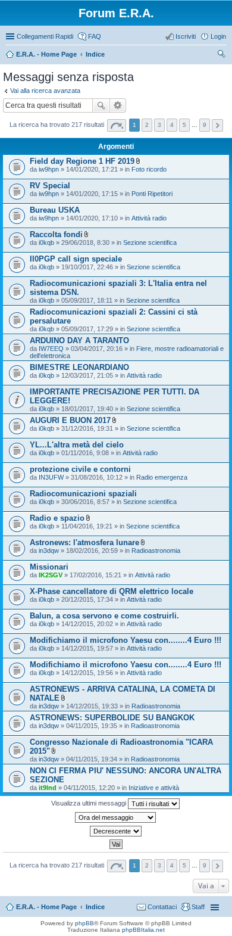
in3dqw (49, 550)
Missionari (49, 566)
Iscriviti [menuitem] (185, 36)
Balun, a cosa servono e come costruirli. (104, 615)
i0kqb (46, 242)
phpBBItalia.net (143, 929)
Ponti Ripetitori (152, 193)
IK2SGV (50, 575)
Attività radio (149, 218)
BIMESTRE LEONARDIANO (79, 367)
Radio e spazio (57, 518)
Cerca (101, 105)
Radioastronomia (155, 550)
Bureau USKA (55, 210)
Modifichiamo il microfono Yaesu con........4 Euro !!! (125, 640)
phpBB (84, 923)
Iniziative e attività (153, 787)
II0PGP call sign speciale (76, 258)
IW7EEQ (51, 348)
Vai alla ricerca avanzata (45, 90)
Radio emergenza (161, 477)
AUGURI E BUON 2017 (70, 420)
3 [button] (159, 125)
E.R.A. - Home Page (46, 906)
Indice (95, 906)
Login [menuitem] (218, 36)
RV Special (50, 185)
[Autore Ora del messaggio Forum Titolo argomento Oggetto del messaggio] (116, 817)
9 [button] (204, 125)
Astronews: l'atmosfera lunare (84, 542)
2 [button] (147, 125)
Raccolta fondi (56, 234)
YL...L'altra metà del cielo (77, 444)
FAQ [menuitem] (94, 36)
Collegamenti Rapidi (45, 36)
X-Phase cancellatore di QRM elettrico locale (111, 591)
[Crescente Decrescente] (116, 831)
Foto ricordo (149, 169)
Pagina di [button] (116, 125)
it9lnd (48, 787)
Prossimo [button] (217, 125)
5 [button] (184, 125)
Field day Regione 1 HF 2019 (82, 161)
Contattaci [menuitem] (162, 906)
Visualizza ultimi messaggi (89, 803)
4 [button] (172, 125)
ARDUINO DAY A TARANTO (79, 340)
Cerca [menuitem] (221, 55)
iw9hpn (49, 169)
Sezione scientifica (150, 242)
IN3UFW (51, 477)
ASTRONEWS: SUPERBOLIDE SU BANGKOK (112, 717)
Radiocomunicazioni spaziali (83, 493)
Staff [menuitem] (198, 906)
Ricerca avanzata (118, 105)
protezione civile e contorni (80, 469)
